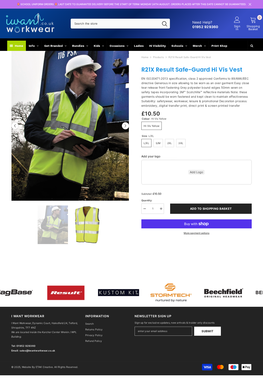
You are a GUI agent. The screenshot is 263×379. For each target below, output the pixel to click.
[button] (14, 125)
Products (158, 57)
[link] (55, 293)
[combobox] (115, 24)
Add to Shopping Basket (211, 208)
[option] (70, 126)
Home (144, 57)
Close (250, 4)
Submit (207, 331)
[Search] (120, 24)
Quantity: (146, 200)
